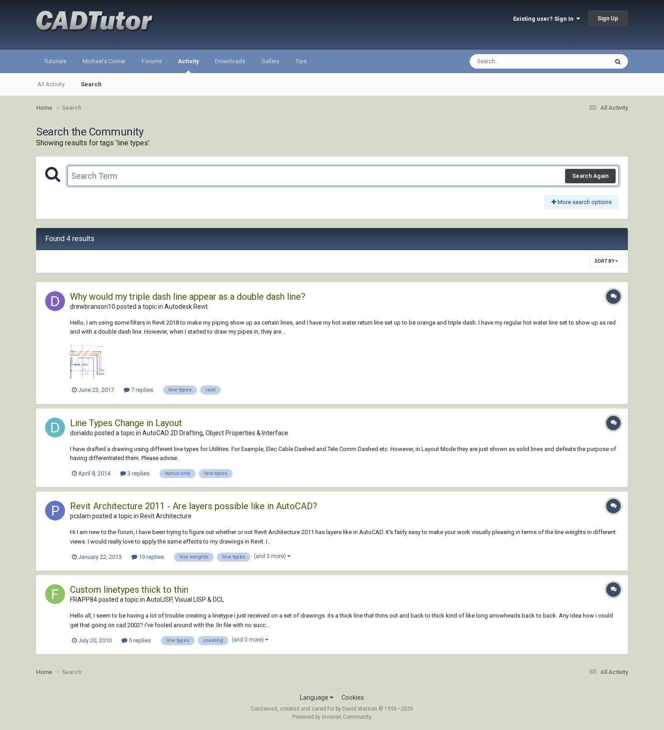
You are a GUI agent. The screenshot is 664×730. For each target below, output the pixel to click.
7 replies (141, 389)
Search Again (590, 175)
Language (315, 697)
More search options (584, 202)
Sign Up (608, 18)
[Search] (618, 61)
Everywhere (581, 61)
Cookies (352, 697)
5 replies (139, 640)
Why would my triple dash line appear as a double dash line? (187, 296)
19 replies (150, 556)
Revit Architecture (166, 516)
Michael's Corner (104, 61)
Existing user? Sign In (544, 18)
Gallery (270, 61)
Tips (301, 61)
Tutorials (55, 61)
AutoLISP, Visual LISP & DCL (185, 599)
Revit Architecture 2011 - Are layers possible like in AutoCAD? (193, 506)
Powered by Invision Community (332, 717)
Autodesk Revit (186, 306)
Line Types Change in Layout (126, 423)
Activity (188, 61)
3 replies (138, 473)
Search (91, 84)
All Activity (51, 84)
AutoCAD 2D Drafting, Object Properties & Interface (215, 433)
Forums (152, 61)
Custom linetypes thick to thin (129, 589)
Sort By (604, 261)
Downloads (230, 61)
